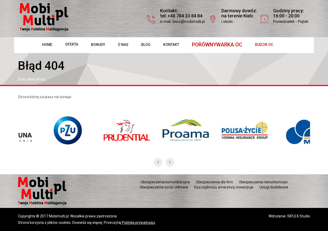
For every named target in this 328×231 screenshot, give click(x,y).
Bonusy (98, 45)
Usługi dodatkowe (273, 187)
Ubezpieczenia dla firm (214, 182)
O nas (123, 45)
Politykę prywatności (138, 222)
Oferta (71, 44)
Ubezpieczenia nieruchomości (263, 182)
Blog (145, 45)
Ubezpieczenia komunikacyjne (165, 182)
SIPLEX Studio (298, 216)
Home (47, 45)
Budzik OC (264, 45)
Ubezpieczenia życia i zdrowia (164, 187)
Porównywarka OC (217, 45)
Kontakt (171, 45)
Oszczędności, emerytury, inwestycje (223, 187)
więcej (97, 222)
